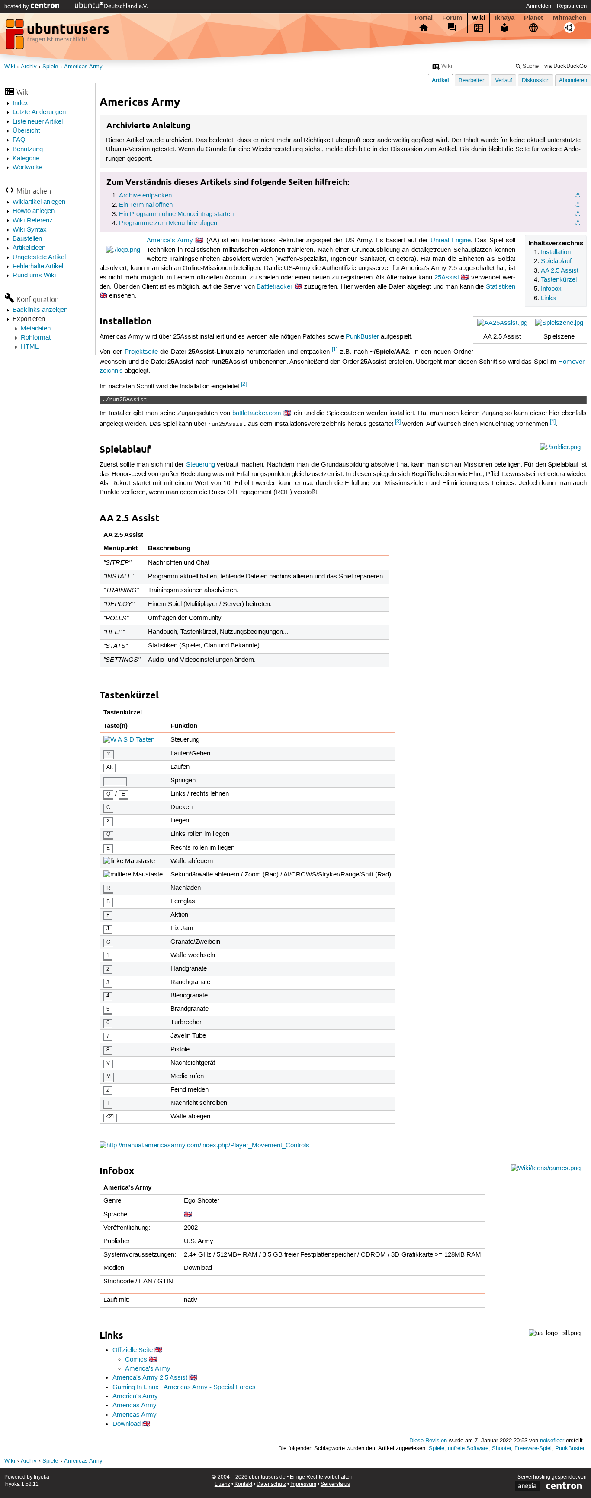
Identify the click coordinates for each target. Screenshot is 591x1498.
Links (548, 298)
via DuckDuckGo (565, 66)
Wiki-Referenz (33, 221)
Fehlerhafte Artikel (38, 266)
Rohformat (36, 338)
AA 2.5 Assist (559, 271)
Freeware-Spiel (533, 1448)
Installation (556, 252)
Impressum (303, 1484)
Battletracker (274, 287)
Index (20, 103)
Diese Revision (428, 1441)
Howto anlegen (34, 211)
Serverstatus (335, 1484)
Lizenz (222, 1484)
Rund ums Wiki (34, 275)
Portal (423, 17)
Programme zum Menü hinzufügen (168, 223)
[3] (398, 422)
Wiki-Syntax (30, 230)
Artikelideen (29, 248)
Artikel (440, 80)
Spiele (50, 66)
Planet (533, 17)
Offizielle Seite (132, 1350)
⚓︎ (578, 196)
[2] (244, 384)
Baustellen (27, 239)
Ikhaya (504, 17)
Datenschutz (271, 1484)
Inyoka (41, 1477)
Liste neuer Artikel (38, 122)
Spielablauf (556, 261)
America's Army (170, 240)
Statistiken (500, 287)
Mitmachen (569, 17)
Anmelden (538, 6)
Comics (136, 1360)
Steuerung (200, 465)
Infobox (551, 289)
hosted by (17, 6)
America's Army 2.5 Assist (149, 1378)
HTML (30, 347)
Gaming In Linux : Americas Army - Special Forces (184, 1387)
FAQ (19, 140)
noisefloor (552, 1441)
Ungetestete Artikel (39, 257)
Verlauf (503, 80)
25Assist (446, 278)
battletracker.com (256, 413)
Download (126, 1424)
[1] (334, 349)
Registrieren (572, 6)
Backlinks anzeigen (40, 310)
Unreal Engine (450, 240)
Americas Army (83, 66)
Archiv (29, 66)
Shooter (501, 1448)
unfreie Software (468, 1448)
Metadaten (36, 329)
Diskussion (535, 80)
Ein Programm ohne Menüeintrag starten (176, 214)
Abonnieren (573, 80)
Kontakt (243, 1484)
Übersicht (26, 131)
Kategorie (26, 158)
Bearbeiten (472, 80)
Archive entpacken (145, 196)
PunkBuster (362, 337)
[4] (553, 422)
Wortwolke (27, 167)
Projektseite (141, 352)
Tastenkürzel (559, 280)
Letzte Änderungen (39, 112)
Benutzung (28, 149)
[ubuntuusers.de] (58, 36)
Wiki (478, 17)
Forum (452, 17)
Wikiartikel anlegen (39, 202)
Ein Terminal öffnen (146, 205)
